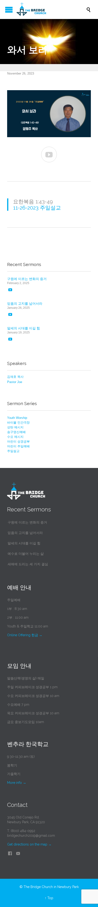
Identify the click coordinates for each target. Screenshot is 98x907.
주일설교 (13, 451)
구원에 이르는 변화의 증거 (27, 279)
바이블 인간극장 (18, 422)
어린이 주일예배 (18, 446)
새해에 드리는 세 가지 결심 (28, 564)
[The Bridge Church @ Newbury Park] (51, 9)
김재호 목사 (15, 377)
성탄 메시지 (15, 427)
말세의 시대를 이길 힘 (23, 328)
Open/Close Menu (9, 9)
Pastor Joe (14, 382)
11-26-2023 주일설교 (37, 208)
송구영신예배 (16, 432)
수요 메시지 (15, 437)
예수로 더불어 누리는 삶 (26, 554)
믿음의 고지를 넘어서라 (24, 303)
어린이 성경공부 (18, 441)
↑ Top (49, 898)
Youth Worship (17, 418)
